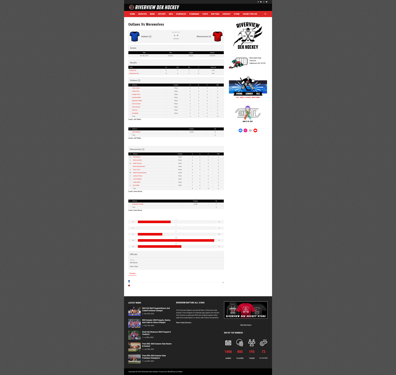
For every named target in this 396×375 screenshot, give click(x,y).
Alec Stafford (136, 132)
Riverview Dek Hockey (149, 372)
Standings (194, 14)
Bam (180, 372)
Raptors (215, 14)
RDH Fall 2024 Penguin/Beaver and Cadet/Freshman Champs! (156, 309)
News (152, 14)
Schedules (181, 14)
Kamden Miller (136, 97)
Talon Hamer (136, 88)
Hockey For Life (250, 14)
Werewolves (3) (134, 73)
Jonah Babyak (137, 179)
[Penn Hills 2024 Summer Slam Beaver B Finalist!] (134, 344)
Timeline (132, 273)
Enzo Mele (136, 185)
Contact (227, 14)
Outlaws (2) (132, 70)
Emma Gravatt (136, 103)
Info (171, 14)
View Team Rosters (183, 323)
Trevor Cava (136, 169)
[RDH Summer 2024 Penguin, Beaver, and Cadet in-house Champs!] (134, 320)
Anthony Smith (137, 160)
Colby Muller (136, 182)
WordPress (172, 372)
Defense (134, 129)
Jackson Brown (137, 176)
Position (176, 85)
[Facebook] (258, 2)
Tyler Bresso (136, 157)
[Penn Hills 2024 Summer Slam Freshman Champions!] (134, 356)
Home (132, 14)
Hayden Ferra (136, 94)
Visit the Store (246, 325)
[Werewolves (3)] (129, 285)
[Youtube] (261, 2)
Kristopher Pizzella (137, 204)
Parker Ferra (135, 91)
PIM (217, 85)
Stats (205, 14)
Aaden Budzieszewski (139, 172)
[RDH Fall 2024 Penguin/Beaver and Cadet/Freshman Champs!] (134, 308)
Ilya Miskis (135, 113)
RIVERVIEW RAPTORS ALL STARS (190, 302)
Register (142, 14)
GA (215, 129)
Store (237, 14)
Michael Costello (137, 100)
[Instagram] (264, 2)
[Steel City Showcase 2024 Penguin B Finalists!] (134, 332)
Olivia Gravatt (136, 107)
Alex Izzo (135, 110)
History (162, 14)
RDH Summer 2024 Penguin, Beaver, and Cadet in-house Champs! (156, 321)
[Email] (266, 2)
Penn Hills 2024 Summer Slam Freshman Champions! (154, 356)
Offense (134, 85)
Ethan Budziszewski (139, 166)
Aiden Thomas (137, 163)
